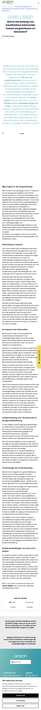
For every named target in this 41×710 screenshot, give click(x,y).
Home (4, 7)
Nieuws (10, 7)
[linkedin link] (30, 676)
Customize (20, 701)
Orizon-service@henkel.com (13, 675)
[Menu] (37, 3)
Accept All (20, 695)
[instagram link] (33, 676)
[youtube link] (36, 676)
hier (6, 583)
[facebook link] (27, 676)
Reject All (20, 706)
